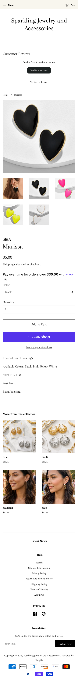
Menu (10, 5)
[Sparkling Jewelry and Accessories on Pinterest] (43, 614)
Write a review (39, 70)
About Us (39, 594)
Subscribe (65, 644)
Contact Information (39, 567)
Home (6, 94)
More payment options (39, 347)
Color (6, 285)
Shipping (8, 264)
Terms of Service (39, 589)
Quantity (8, 302)
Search (39, 562)
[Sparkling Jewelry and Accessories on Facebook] (35, 614)
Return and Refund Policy (39, 578)
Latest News (39, 541)
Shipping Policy (39, 584)
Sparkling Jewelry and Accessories (39, 24)
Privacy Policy (39, 573)
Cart (72, 5)
